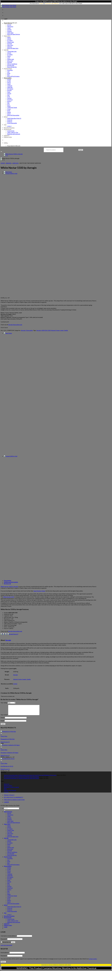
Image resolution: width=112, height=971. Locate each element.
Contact (6, 792)
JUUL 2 (9, 126)
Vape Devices (8, 23)
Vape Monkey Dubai (39, 591)
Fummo (9, 98)
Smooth (9, 90)
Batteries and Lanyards (13, 134)
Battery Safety (8, 785)
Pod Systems (8, 68)
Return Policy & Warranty (13, 797)
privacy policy (93, 959)
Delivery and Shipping (10, 790)
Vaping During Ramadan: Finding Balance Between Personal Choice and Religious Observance (30, 775)
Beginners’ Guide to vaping (11, 787)
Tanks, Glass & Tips (12, 132)
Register (3, 961)
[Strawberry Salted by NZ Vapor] (10, 745)
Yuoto (9, 84)
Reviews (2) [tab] (7, 583)
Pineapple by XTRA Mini (8, 739)
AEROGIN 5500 (46, 330)
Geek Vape (10, 32)
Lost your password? (6, 945)
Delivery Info (8, 137)
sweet (62, 330)
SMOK (9, 25)
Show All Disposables (13, 115)
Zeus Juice (10, 45)
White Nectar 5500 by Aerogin (9, 586)
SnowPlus (10, 70)
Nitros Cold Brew (12, 64)
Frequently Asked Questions (14, 799)
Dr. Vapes (10, 40)
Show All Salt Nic (12, 67)
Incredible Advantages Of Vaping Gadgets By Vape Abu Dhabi (21, 778)
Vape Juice (7, 36)
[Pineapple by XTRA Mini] (8, 731)
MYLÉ (5, 117)
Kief (8, 95)
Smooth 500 (10, 65)
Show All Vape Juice (12, 48)
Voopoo (9, 31)
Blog (5, 788)
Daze (8, 92)
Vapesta (9, 46)
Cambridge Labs (12, 51)
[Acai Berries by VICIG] (7, 758)
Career (6, 802)
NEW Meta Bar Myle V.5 (14, 118)
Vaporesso (10, 26)
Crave (9, 109)
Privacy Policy (9, 795)
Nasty (9, 37)
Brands (8, 163)
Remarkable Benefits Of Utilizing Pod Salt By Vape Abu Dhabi (21, 776)
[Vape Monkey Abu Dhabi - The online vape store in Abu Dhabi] (8, 6)
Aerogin (15, 163)
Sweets (24, 679)
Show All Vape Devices (13, 34)
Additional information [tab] (11, 582)
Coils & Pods (10, 131)
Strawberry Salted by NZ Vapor (9, 752)
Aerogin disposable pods (15, 324)
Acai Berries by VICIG (7, 766)
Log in (13, 942)
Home (3, 163)
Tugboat (9, 85)
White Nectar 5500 (8, 597)
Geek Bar (10, 87)
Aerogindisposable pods (15, 631)
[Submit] (4, 810)
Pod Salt (9, 43)
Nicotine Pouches (9, 127)
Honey (58, 330)
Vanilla (66, 330)
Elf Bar (9, 79)
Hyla (8, 96)
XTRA (9, 81)
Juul (8, 71)
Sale (6, 135)
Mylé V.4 (9, 120)
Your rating (4, 702)
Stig (8, 103)
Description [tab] (7, 580)
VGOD (9, 39)
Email (3, 720)
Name (3, 717)
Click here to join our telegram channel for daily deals (56, 965)
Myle (8, 73)
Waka (8, 106)
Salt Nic (6, 50)
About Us (6, 784)
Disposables (7, 78)
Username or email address (9, 936)
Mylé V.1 (9, 121)
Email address (5, 952)
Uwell (8, 28)
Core (8, 57)
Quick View (4, 736)
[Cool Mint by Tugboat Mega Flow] (8, 172)
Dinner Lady (10, 42)
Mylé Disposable (12, 123)
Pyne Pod (10, 99)
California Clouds (12, 107)
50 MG (15, 684)
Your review (4, 714)
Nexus (9, 82)
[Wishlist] (1, 151)
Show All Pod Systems (13, 76)
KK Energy (10, 89)
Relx (8, 75)
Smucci (9, 101)
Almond (53, 330)
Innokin (9, 29)
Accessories (7, 129)
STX (8, 104)
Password (4, 939)
